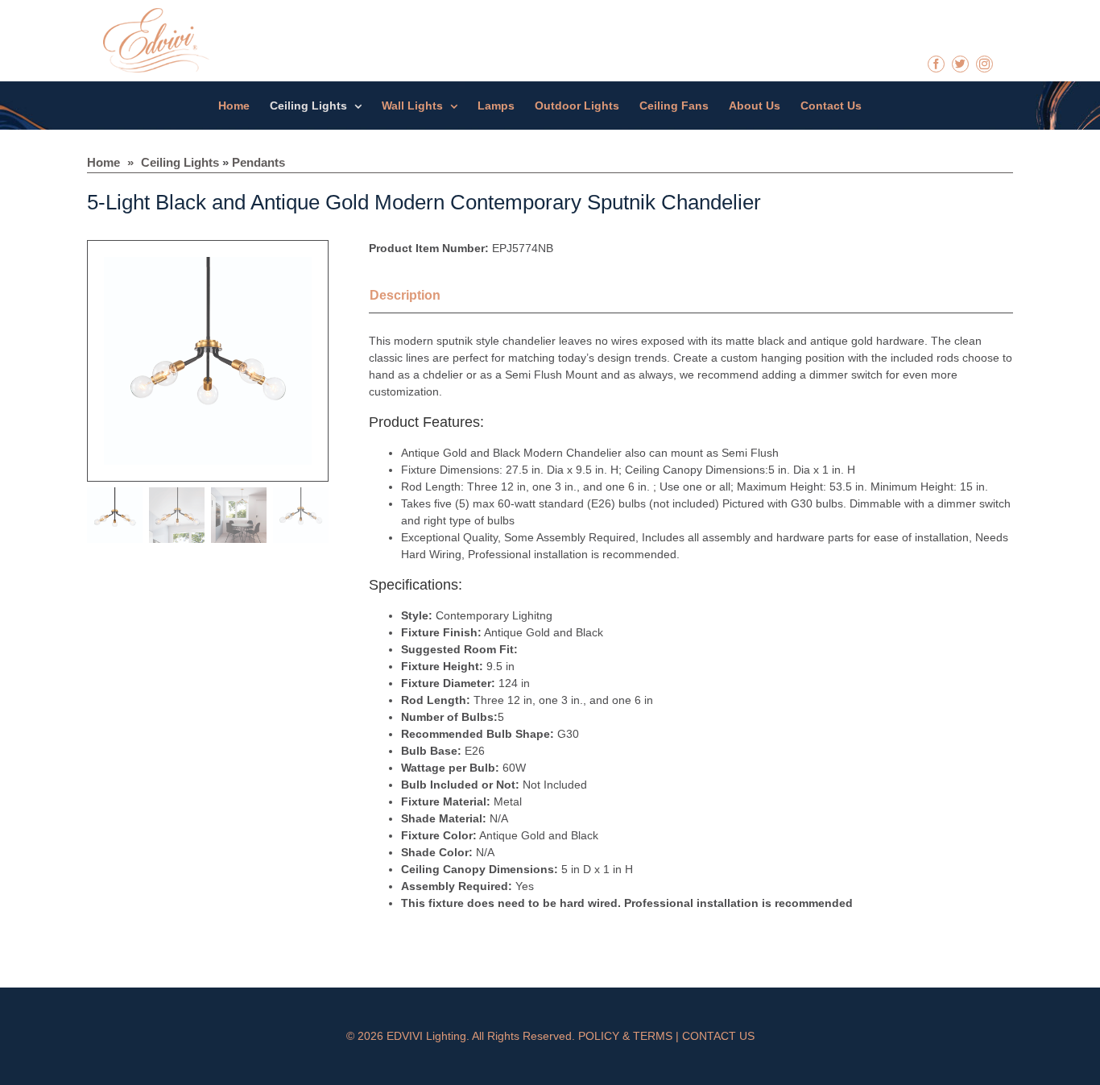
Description (405, 295)
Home (103, 162)
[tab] (425, 297)
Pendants (258, 162)
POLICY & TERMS (625, 1035)
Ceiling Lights (180, 162)
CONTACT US (718, 1035)
